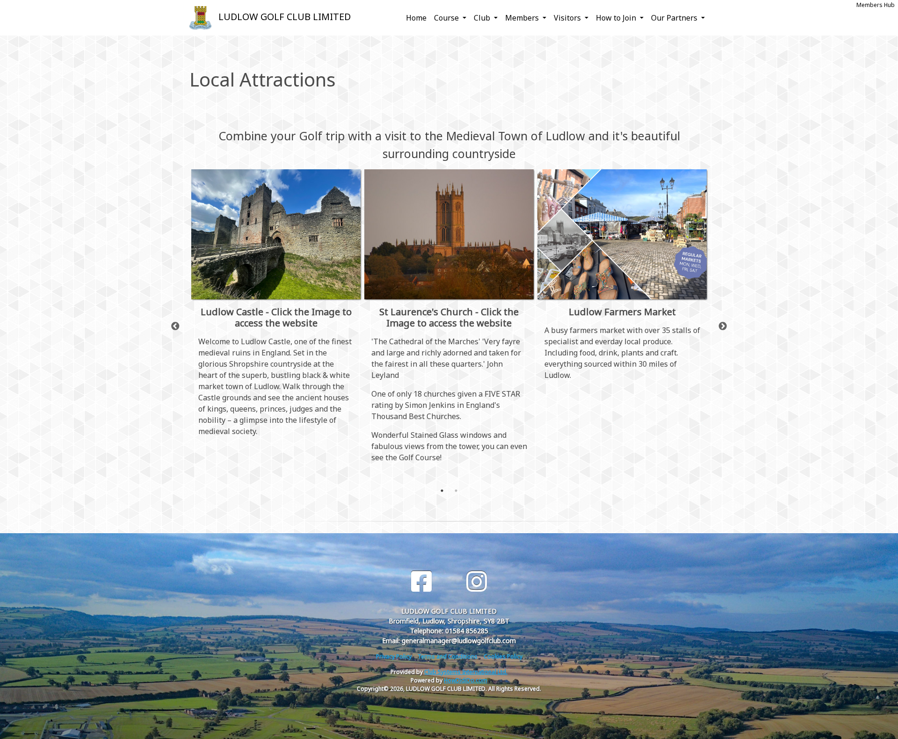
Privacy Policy (394, 656)
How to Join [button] (617, 18)
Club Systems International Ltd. (465, 672)
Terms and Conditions (448, 656)
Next (722, 326)
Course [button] (447, 18)
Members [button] (523, 18)
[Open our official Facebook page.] (421, 581)
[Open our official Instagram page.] (476, 581)
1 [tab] (442, 490)
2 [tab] (456, 490)
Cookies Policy (503, 656)
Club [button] (483, 18)
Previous (175, 326)
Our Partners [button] (675, 18)
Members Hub (875, 5)
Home (416, 18)
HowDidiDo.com (465, 680)
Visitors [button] (568, 18)
